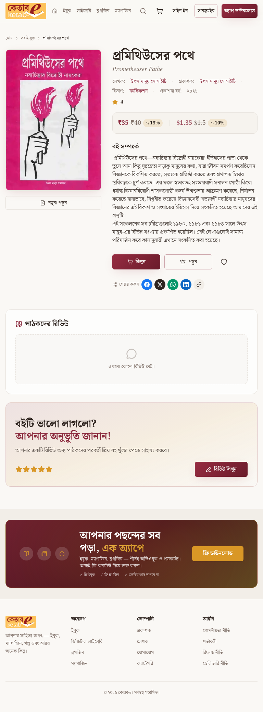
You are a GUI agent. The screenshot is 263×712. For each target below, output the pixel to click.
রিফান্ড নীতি (213, 652)
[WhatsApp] (172, 284)
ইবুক (67, 11)
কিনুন (141, 262)
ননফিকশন (138, 91)
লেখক (142, 641)
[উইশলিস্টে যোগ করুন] (223, 261)
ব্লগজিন (103, 11)
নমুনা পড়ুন (57, 203)
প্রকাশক (144, 631)
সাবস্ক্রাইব (206, 11)
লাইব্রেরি (84, 11)
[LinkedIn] (185, 284)
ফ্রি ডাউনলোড (218, 553)
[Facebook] (146, 284)
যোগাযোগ (145, 652)
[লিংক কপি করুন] (198, 284)
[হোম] (55, 11)
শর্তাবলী (209, 641)
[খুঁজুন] (143, 11)
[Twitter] (159, 284)
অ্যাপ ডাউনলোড (239, 11)
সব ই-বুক (28, 38)
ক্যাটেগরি (145, 663)
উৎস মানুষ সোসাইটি (148, 81)
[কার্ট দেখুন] (159, 11)
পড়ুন (192, 262)
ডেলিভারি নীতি (215, 663)
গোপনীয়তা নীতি (216, 631)
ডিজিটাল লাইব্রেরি (86, 641)
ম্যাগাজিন (123, 11)
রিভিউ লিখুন (225, 469)
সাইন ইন (180, 11)
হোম (9, 38)
